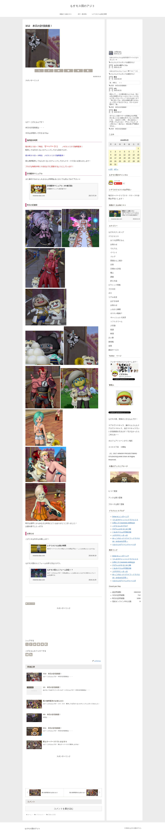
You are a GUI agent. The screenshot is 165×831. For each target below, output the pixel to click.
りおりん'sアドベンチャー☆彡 (124, 545)
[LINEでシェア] (78, 70)
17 (115, 158)
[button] (88, 70)
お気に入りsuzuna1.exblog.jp (123, 523)
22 (138, 158)
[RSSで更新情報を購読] (30, 654)
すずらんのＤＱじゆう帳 (121, 529)
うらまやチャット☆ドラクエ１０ (125, 520)
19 (124, 158)
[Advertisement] (63, 101)
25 (120, 161)
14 (134, 155)
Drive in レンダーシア (120, 517)
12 (124, 155)
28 (134, 161)
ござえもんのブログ (120, 526)
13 (129, 155)
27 (129, 161)
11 (120, 155)
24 (115, 161)
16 (111, 158)
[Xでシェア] (39, 70)
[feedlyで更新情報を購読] (27, 654)
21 (134, 158)
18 (120, 158)
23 (111, 161)
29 (138, 161)
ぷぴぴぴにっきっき (120, 535)
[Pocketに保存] (68, 70)
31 (115, 164)
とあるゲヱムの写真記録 (121, 532)
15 (138, 155)
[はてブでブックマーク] (58, 70)
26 (124, 161)
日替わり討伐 (31, 603)
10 (115, 155)
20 (129, 158)
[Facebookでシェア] (48, 70)
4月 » (116, 169)
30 (111, 164)
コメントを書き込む (63, 808)
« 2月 (110, 169)
